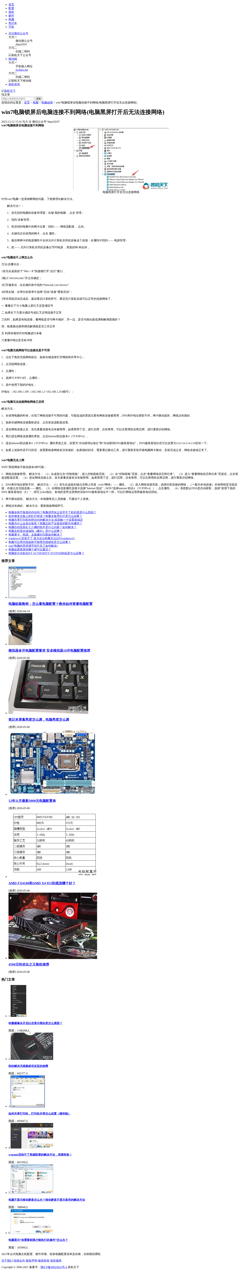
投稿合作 (19, 1260)
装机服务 (56, 1260)
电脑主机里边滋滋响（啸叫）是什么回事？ (35, 530)
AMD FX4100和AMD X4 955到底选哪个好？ (42, 883)
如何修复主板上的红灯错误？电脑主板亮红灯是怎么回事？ (45, 516)
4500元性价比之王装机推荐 (29, 964)
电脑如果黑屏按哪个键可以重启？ (30, 549)
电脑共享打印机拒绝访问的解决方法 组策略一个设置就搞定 (46, 519)
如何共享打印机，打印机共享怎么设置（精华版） (40, 1113)
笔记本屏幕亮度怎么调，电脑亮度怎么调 (39, 719)
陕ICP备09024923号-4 (54, 1267)
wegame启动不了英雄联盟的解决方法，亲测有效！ (40, 1154)
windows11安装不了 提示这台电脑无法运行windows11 (42, 538)
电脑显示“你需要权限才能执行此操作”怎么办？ (38, 1239)
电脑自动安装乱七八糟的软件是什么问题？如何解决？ (43, 527)
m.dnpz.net (22, 69)
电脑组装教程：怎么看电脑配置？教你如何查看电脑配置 (51, 604)
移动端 (13, 58)
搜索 (38, 98)
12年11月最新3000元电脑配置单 (32, 801)
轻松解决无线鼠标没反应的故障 (28, 1065)
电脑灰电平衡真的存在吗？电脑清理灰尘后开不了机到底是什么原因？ (52, 512)
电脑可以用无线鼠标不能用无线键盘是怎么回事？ (40, 542)
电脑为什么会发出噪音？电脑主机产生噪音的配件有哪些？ (45, 523)
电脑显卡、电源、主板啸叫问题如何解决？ (35, 534)
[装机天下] (8, 90)
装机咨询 (14, 84)
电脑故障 (47, 102)
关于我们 (7, 1260)
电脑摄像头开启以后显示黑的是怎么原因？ (35, 1023)
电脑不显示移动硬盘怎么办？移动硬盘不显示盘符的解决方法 (47, 1199)
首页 (11, 4)
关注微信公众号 (18, 33)
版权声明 (31, 1260)
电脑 (35, 102)
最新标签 (43, 1260)
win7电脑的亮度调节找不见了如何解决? (33, 545)
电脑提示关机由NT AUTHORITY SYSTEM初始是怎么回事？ (46, 553)
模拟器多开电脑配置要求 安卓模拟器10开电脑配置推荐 (49, 650)
